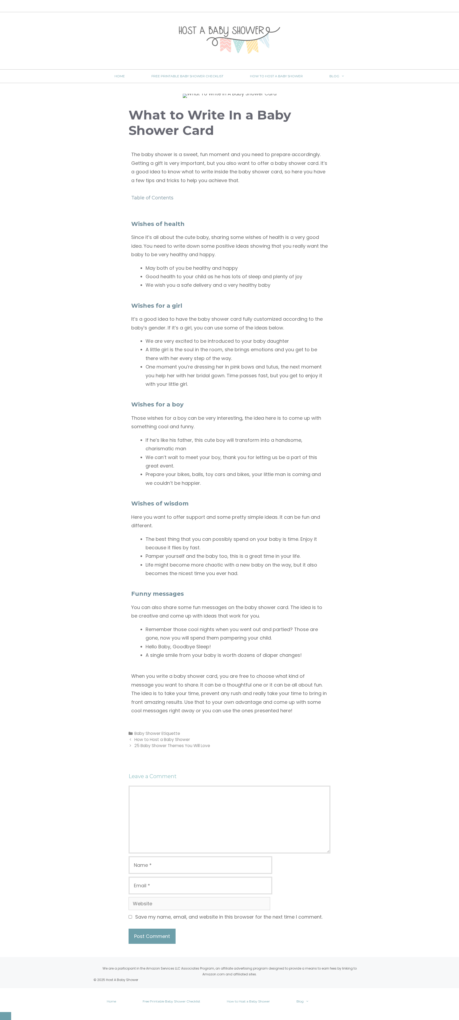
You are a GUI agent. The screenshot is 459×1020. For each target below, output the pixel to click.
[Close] (5, 1016)
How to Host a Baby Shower (276, 76)
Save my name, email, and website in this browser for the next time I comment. (228, 917)
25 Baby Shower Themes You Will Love (172, 745)
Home (119, 76)
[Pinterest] (245, 6)
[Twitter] (222, 6)
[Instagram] (234, 6)
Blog (334, 76)
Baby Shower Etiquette (157, 733)
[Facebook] (211, 6)
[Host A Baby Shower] (229, 39)
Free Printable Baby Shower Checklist (187, 76)
